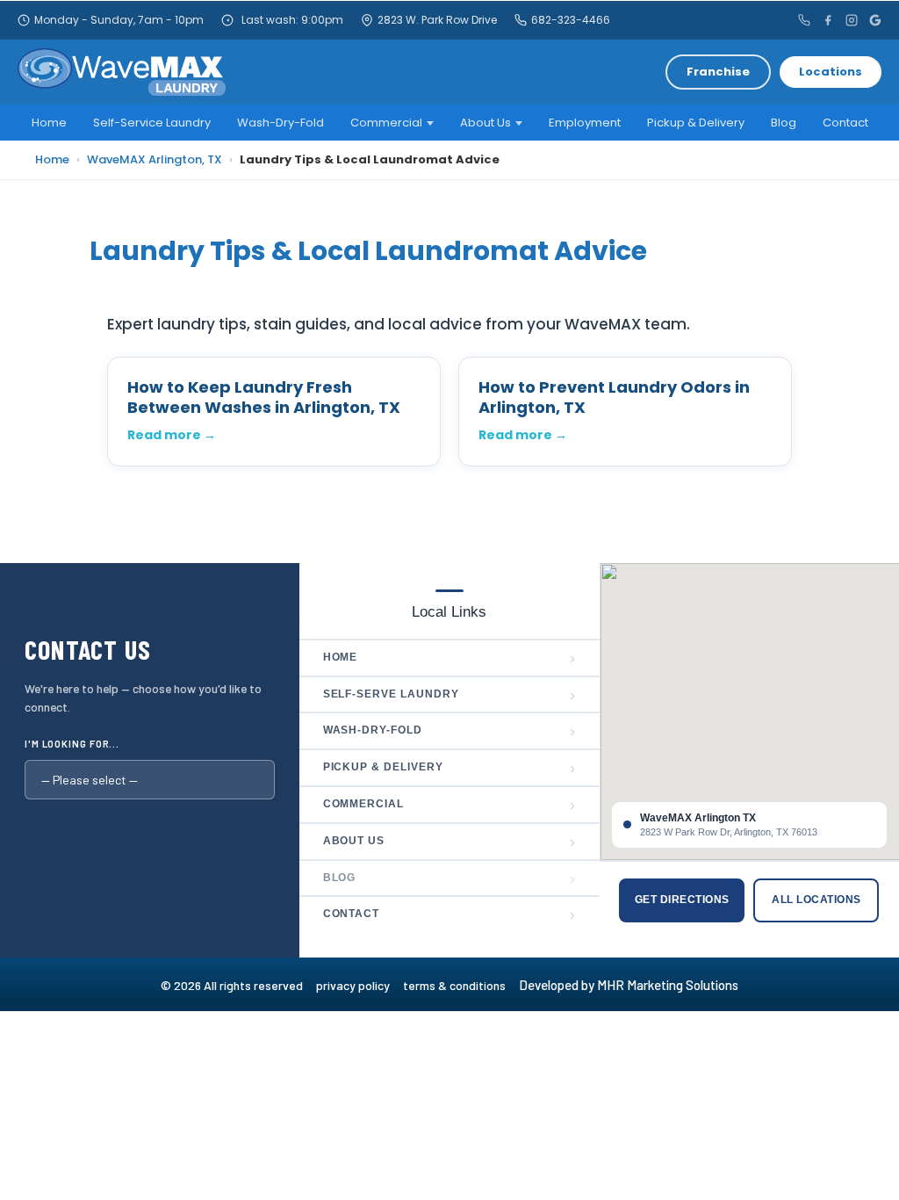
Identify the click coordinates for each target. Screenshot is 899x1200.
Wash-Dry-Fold (280, 122)
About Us (485, 122)
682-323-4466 (570, 20)
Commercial (386, 122)
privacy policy (359, 985)
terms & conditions (459, 985)
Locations (830, 71)
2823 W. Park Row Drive (437, 20)
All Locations (816, 899)
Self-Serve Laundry (450, 695)
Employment (585, 122)
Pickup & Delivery (695, 122)
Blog (783, 122)
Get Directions (682, 899)
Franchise (718, 71)
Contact (845, 122)
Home (49, 122)
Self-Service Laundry (152, 122)
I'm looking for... (72, 743)
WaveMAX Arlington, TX (154, 159)
